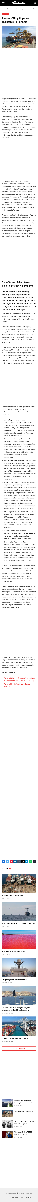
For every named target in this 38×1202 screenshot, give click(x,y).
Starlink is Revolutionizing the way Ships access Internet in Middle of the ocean (16, 1008)
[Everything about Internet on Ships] (19, 967)
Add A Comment (19, 1048)
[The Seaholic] (19, 3)
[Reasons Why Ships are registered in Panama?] (19, 37)
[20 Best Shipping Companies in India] (19, 1026)
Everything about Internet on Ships (14, 979)
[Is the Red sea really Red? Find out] (19, 939)
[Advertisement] (19, 73)
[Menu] (3, 3)
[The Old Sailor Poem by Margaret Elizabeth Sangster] (7, 1124)
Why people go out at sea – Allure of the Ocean (19, 923)
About (22, 1197)
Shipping (5, 14)
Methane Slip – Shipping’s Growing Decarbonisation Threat (24, 1101)
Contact (28, 1197)
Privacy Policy (13, 1197)
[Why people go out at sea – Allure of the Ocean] (19, 911)
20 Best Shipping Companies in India (15, 1038)
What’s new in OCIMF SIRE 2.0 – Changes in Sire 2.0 (24, 1133)
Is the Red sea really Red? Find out (14, 951)
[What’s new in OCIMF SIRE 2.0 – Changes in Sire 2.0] (7, 1134)
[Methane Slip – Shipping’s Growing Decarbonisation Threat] (7, 1103)
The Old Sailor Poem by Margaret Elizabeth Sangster (25, 1122)
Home (3, 9)
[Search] (35, 3)
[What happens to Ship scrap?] (19, 883)
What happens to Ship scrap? (12, 895)
